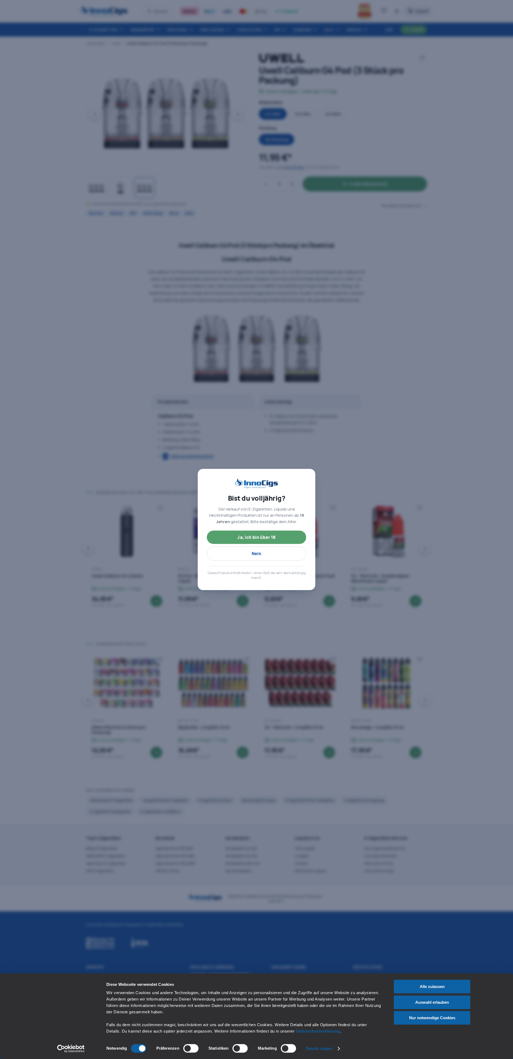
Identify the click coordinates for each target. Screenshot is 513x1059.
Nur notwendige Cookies (432, 1017)
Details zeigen (319, 1048)
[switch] (191, 1048)
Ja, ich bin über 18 (256, 537)
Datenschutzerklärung (318, 1031)
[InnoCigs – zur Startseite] (256, 483)
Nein (257, 553)
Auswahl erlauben (432, 1002)
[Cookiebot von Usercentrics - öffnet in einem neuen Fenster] (71, 1049)
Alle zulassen (432, 986)
